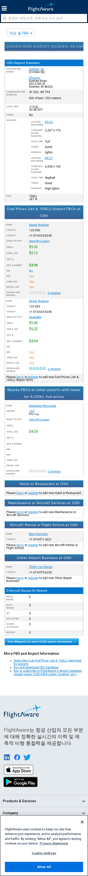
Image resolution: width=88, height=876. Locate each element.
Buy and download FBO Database (36, 667)
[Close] (82, 822)
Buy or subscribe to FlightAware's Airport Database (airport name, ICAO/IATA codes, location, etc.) (48, 672)
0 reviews (54, 293)
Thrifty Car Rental (40, 567)
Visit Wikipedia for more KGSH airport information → (42, 641)
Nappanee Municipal (42, 406)
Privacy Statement (54, 843)
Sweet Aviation (39, 225)
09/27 (49, 158)
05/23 (49, 122)
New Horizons (38, 534)
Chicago (34, 78)
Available (35, 317)
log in (20, 377)
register (33, 377)
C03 (31, 411)
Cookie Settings (44, 853)
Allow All (44, 867)
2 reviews (54, 369)
